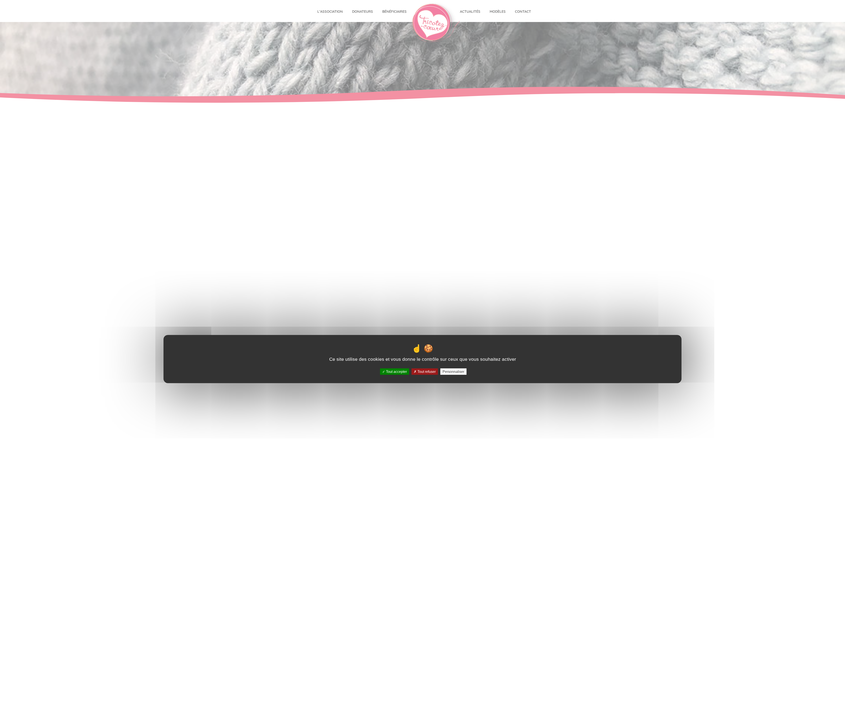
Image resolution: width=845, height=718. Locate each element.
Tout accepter (396, 371)
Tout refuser (426, 371)
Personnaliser (453, 371)
